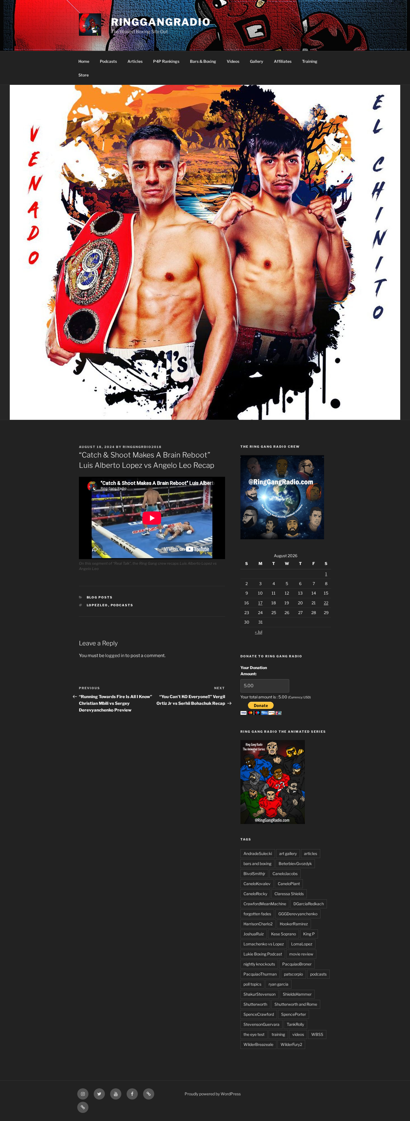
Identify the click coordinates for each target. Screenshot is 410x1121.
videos (298, 1034)
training (278, 1034)
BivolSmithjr (254, 873)
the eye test (253, 1034)
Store (83, 75)
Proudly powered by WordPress (213, 1093)
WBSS (317, 1034)
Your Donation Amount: (253, 670)
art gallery (288, 853)
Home (83, 61)
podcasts (122, 605)
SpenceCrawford (258, 1014)
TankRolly (295, 1024)
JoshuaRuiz (253, 933)
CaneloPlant (289, 883)
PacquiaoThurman (260, 974)
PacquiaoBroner (297, 964)
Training (309, 61)
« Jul (258, 631)
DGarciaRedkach (308, 903)
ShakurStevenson (259, 994)
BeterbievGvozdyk (295, 863)
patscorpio (293, 974)
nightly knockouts (259, 964)
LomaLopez (301, 944)
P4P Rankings (166, 61)
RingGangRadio (161, 22)
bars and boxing (257, 863)
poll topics (252, 984)
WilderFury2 (291, 1044)
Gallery (256, 61)
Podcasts (108, 61)
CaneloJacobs (285, 873)
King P (309, 933)
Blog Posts (100, 597)
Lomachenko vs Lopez (263, 944)
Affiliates (282, 61)
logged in (114, 655)
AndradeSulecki (257, 853)
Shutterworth (255, 1004)
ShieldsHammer (297, 994)
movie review (301, 954)
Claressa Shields (289, 893)
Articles (135, 61)
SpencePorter (293, 1014)
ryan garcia (278, 984)
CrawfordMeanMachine (264, 903)
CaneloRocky (255, 893)
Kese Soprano (283, 933)
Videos (233, 61)
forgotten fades (257, 913)
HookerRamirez (294, 923)
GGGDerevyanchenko (297, 913)
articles (310, 853)
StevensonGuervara (261, 1024)
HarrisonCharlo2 (257, 923)
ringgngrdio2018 (142, 447)
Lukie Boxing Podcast (262, 954)
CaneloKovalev (257, 883)
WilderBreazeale (258, 1044)
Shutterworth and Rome (295, 1004)
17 (260, 602)
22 (326, 602)
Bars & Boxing (203, 61)
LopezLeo (97, 605)
